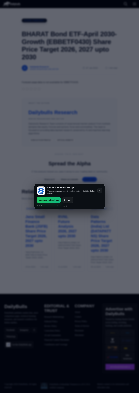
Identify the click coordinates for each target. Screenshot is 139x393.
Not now (67, 200)
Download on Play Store (49, 200)
